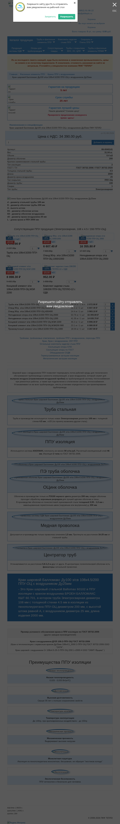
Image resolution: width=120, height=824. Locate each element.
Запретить (50, 16)
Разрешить (66, 16)
